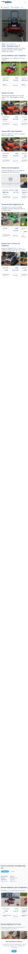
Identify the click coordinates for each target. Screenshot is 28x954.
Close (14, 951)
